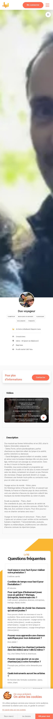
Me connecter (33, 5)
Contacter (40, 377)
